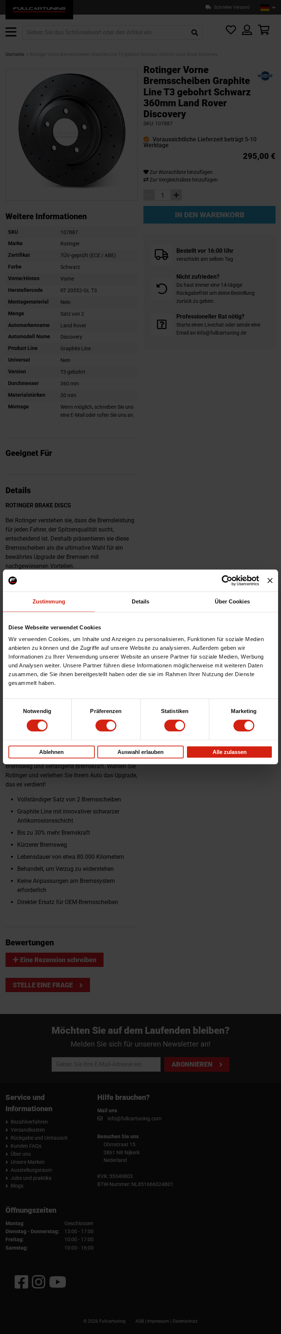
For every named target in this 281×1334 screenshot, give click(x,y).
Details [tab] (141, 601)
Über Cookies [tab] (232, 601)
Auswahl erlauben (140, 752)
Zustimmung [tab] (49, 601)
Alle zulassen (230, 752)
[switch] (105, 726)
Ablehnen (51, 752)
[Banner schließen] (270, 580)
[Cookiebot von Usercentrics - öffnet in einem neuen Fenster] (227, 580)
